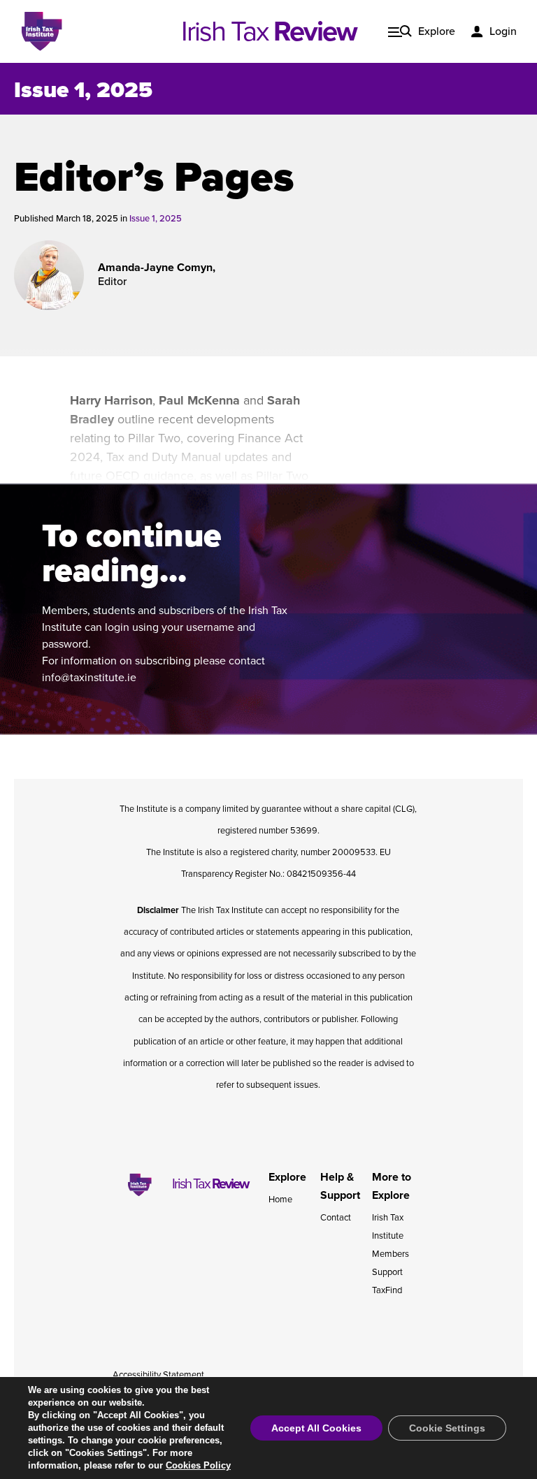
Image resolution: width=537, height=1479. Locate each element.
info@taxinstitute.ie (89, 678)
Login (503, 31)
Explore (436, 31)
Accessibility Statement (158, 1374)
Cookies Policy (198, 1465)
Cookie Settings (447, 1428)
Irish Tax (269, 31)
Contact (335, 1217)
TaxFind (387, 1290)
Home (280, 1199)
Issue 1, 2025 (83, 90)
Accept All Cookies (316, 1428)
